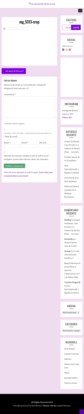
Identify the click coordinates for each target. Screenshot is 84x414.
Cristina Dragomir (72, 282)
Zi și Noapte (69, 349)
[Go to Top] (81, 411)
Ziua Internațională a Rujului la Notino (71, 169)
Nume (7, 143)
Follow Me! (67, 117)
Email (24, 143)
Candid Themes (63, 406)
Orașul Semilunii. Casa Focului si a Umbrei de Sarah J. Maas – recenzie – (72, 227)
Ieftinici (67, 359)
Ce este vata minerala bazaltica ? (71, 254)
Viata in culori (70, 383)
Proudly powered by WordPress (27, 406)
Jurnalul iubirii (70, 378)
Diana (66, 373)
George (67, 251)
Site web (42, 143)
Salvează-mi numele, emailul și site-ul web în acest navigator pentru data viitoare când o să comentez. (26, 157)
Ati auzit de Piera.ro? (15, 71)
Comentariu (10, 94)
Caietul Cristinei (71, 354)
